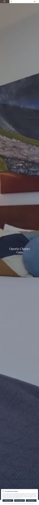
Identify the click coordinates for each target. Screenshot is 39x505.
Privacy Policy (17, 497)
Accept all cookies (31, 500)
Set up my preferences (19, 500)
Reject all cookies (8, 500)
